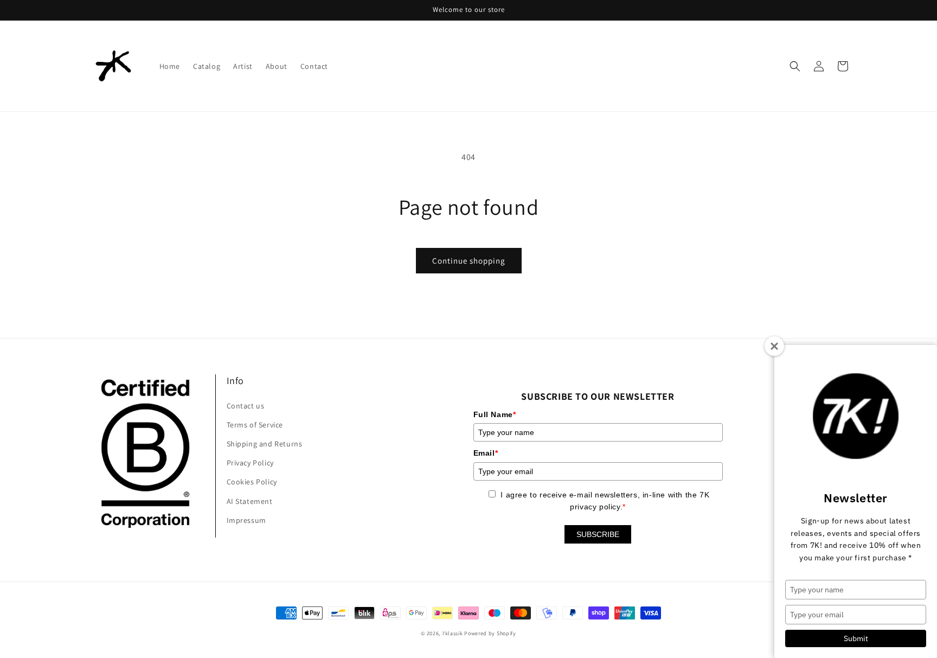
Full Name (494, 414)
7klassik (452, 633)
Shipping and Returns (265, 444)
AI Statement (250, 501)
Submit (856, 638)
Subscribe (597, 534)
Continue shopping (468, 260)
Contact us (246, 406)
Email (485, 453)
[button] (795, 66)
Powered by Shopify (490, 633)
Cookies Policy (252, 482)
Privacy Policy (250, 463)
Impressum (246, 520)
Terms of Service (255, 425)
